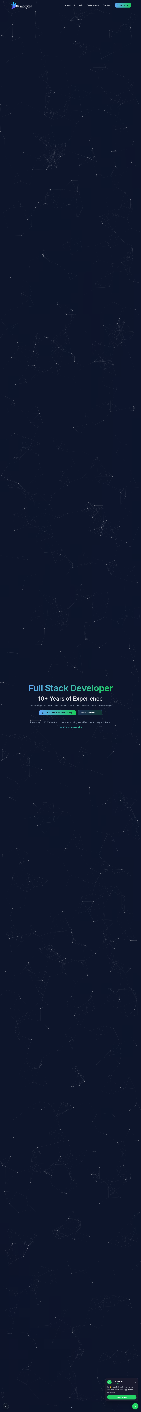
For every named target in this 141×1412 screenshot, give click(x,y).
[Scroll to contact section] (71, 1406)
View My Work (88, 713)
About (67, 5)
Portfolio (78, 5)
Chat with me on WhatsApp (59, 713)
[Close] (135, 1382)
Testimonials (92, 5)
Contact (107, 5)
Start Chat (122, 1397)
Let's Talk (125, 5)
